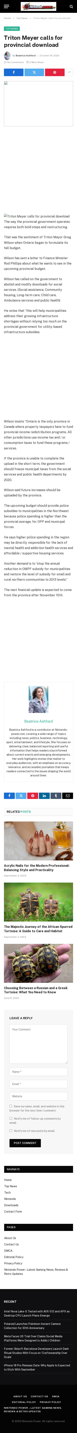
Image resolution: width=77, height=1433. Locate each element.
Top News (12, 28)
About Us (10, 1238)
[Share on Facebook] (13, 72)
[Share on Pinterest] (55, 72)
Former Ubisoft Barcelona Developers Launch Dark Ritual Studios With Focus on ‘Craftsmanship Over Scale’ (36, 1353)
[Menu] (6, 6)
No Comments (15, 62)
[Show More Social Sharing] (69, 72)
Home (8, 1180)
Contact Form (13, 1211)
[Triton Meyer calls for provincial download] (38, 103)
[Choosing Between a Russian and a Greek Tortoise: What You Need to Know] (38, 963)
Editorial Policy (13, 1257)
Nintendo (10, 1198)
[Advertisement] (38, 173)
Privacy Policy (13, 1263)
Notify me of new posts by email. (34, 1130)
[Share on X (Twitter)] (34, 72)
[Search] (71, 6)
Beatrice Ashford (26, 55)
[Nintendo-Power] (38, 6)
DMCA (8, 1250)
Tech (7, 1192)
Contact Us (11, 1244)
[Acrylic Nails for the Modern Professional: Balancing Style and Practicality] (38, 840)
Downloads (11, 1205)
